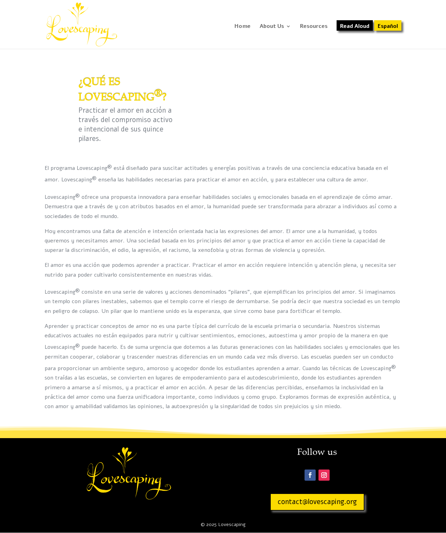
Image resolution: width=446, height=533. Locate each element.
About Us (272, 27)
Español (388, 27)
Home (242, 27)
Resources (314, 27)
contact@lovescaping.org (317, 501)
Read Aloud (354, 27)
